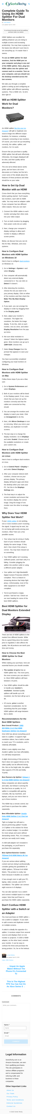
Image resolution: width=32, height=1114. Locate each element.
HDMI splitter (12, 521)
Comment (5, 1002)
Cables (3, 960)
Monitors (11, 960)
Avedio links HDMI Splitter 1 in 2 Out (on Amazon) (15, 816)
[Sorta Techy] (16, 4)
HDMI (7, 960)
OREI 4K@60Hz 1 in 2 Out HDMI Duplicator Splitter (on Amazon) (14, 728)
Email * (6, 1033)
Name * (7, 1025)
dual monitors (25, 261)
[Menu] (3, 4)
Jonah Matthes (7, 22)
